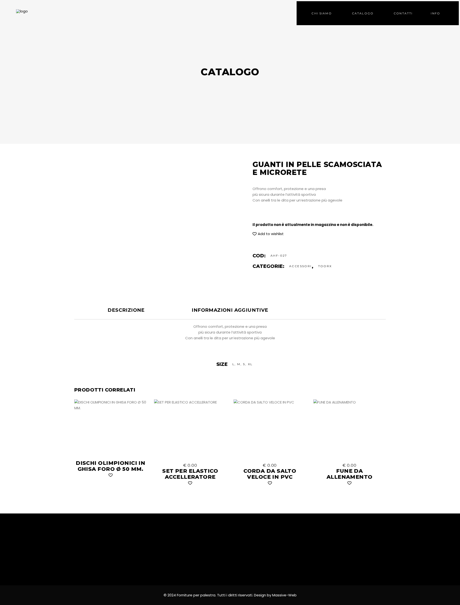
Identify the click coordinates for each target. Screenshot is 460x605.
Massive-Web (284, 595)
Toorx (325, 266)
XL (250, 364)
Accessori (300, 266)
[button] (268, 234)
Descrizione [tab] (126, 310)
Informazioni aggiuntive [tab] (230, 310)
